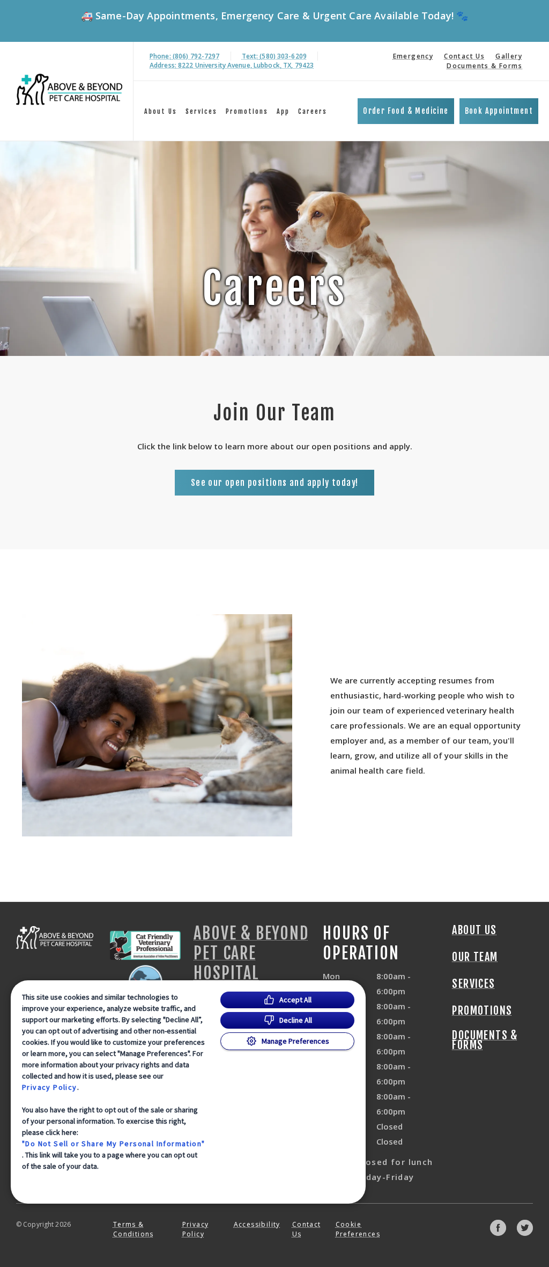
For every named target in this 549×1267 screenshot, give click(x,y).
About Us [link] (474, 930)
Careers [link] (312, 111)
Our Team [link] (475, 957)
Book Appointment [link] (499, 110)
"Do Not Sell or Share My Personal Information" (113, 1143)
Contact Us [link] (464, 56)
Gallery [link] (508, 56)
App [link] (283, 111)
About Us (160, 111)
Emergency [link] (413, 56)
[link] (69, 89)
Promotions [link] (247, 111)
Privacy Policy (49, 1087)
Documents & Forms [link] (484, 65)
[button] (145, 966)
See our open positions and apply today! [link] (275, 482)
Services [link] (201, 111)
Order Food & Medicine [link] (405, 110)
